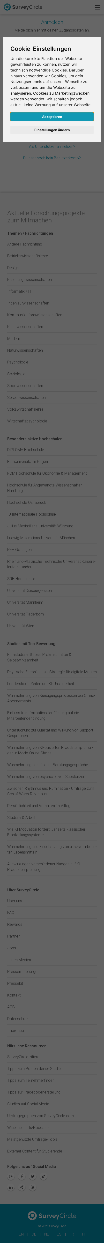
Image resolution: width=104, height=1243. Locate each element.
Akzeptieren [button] (52, 117)
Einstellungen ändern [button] (52, 130)
